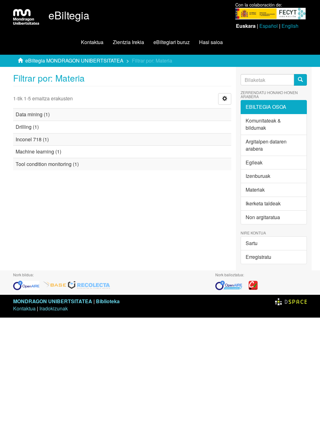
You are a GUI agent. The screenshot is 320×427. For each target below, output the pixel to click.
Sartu (252, 243)
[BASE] (54, 284)
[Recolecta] (89, 284)
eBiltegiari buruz (171, 42)
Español (268, 25)
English (290, 25)
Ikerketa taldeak (263, 203)
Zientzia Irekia (128, 42)
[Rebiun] (253, 284)
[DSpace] (291, 301)
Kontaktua (92, 42)
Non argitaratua (263, 217)
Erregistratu (258, 256)
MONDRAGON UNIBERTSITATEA (52, 301)
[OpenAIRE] (27, 284)
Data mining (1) (33, 114)
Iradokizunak (53, 308)
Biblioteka (108, 301)
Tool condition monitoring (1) (47, 164)
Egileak (254, 162)
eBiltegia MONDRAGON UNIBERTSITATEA (74, 60)
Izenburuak (258, 175)
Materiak (255, 189)
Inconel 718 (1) (32, 139)
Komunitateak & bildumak (263, 124)
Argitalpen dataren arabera (266, 145)
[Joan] (300, 80)
